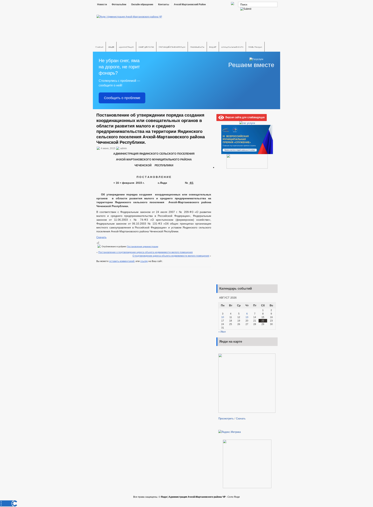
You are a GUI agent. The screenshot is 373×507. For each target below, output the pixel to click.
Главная (99, 47)
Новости (102, 4)
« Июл (222, 331)
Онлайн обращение (142, 4)
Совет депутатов (146, 47)
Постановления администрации (142, 246)
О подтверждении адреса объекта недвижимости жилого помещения (170, 255)
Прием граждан (255, 47)
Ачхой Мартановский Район (190, 4)
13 (247, 317)
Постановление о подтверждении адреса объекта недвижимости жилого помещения (145, 252)
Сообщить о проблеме (122, 98)
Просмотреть (226, 418)
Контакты (163, 4)
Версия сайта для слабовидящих (244, 117)
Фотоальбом (119, 4)
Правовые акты (197, 47)
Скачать (101, 237)
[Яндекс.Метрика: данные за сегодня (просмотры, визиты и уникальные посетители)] (229, 432)
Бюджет (212, 47)
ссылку (144, 261)
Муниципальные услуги (232, 47)
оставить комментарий (121, 261)
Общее (111, 47)
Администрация (126, 47)
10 (222, 317)
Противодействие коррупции (172, 47)
